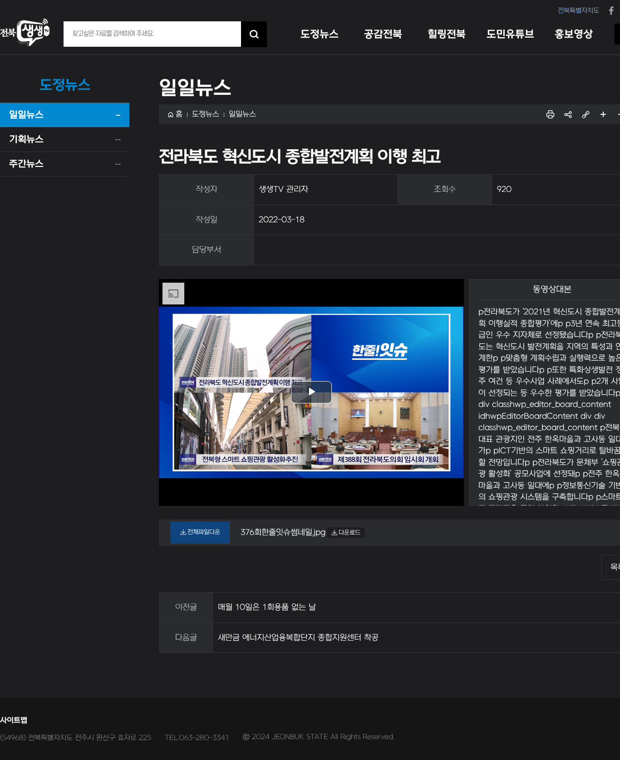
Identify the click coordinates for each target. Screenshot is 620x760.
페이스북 (611, 10)
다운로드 (349, 532)
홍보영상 (574, 34)
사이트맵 (13, 720)
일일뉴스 (26, 115)
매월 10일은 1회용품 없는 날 (267, 607)
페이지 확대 (603, 114)
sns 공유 (568, 114)
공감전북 (383, 34)
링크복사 (585, 114)
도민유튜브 (510, 34)
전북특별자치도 (578, 11)
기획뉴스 (26, 139)
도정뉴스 (319, 34)
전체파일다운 (203, 532)
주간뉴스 (26, 164)
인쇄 (550, 114)
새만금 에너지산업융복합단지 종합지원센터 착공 (298, 637)
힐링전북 (447, 34)
